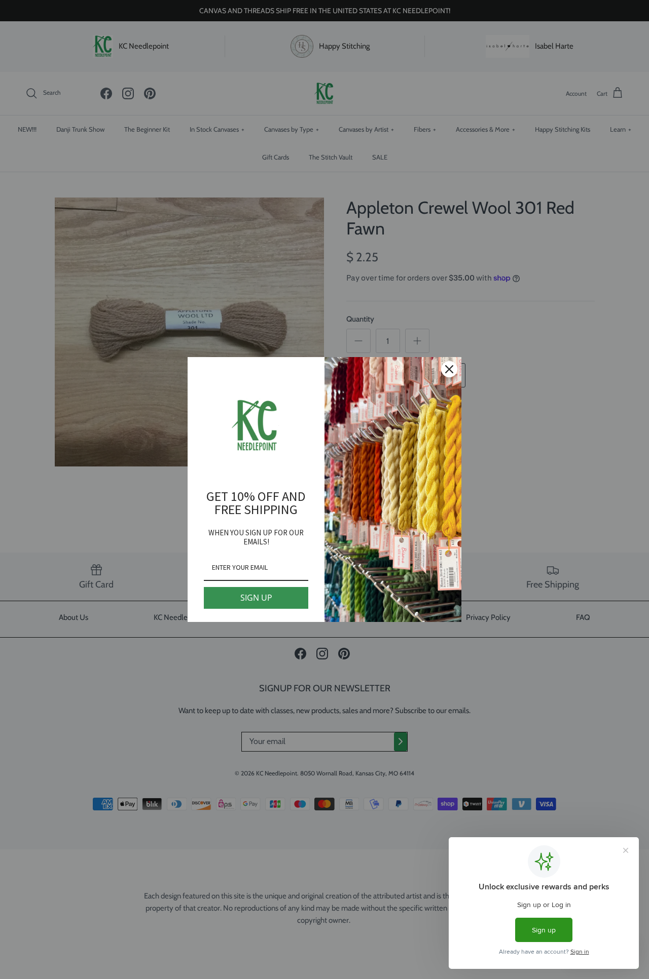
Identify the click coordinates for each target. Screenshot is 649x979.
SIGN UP (256, 597)
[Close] (449, 369)
